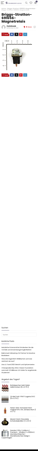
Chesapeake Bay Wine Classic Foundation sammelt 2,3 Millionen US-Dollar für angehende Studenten (19, 370)
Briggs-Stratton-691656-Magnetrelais (21, 9)
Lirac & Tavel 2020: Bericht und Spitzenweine (18, 364)
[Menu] (2, 3)
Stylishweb (11, 26)
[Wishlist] (31, 3)
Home (4, 9)
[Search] (26, 3)
